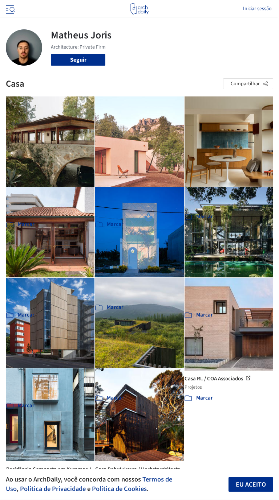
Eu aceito (251, 484)
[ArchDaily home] (139, 9)
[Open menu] (9, 9)
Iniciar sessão (257, 8)
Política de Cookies (119, 488)
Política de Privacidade (53, 488)
